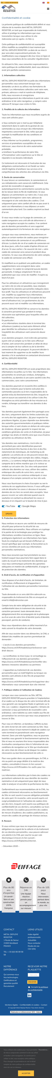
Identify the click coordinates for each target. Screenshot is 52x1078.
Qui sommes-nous (11, 974)
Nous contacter (34, 943)
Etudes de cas (33, 946)
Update (9, 514)
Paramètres (43, 1050)
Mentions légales (11, 1005)
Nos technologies (11, 977)
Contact (44, 1005)
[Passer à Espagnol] (48, 2)
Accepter (26, 1073)
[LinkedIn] (29, 995)
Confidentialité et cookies (29, 1005)
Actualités (32, 940)
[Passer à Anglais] (43, 2)
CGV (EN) (32, 949)
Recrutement (9, 986)
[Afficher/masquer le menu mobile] (48, 9)
